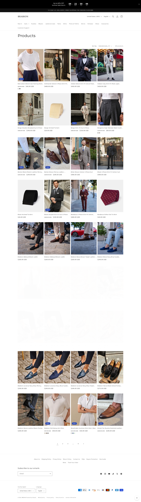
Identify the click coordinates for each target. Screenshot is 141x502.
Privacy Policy (57, 459)
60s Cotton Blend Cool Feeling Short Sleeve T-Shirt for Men (30, 84)
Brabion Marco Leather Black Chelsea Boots (30, 428)
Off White (71, 433)
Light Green (74, 433)
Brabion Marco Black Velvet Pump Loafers (109, 386)
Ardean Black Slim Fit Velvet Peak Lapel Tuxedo (82, 84)
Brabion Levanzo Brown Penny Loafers (81, 345)
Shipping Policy (46, 459)
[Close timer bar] (139, 4)
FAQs (83, 459)
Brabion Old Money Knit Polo (54, 428)
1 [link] (57, 444)
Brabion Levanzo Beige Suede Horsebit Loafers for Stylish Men (55, 301)
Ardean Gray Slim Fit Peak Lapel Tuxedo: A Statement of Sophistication (108, 84)
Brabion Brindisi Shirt (25, 301)
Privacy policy (50, 497)
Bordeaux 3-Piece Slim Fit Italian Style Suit (82, 214)
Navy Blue (73, 433)
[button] (26, 24)
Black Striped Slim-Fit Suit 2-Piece (56, 214)
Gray (98, 132)
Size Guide (102, 459)
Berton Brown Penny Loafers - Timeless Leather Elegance (54, 172)
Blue (21, 306)
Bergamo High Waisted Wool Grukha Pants (109, 128)
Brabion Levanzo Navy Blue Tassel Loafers (82, 386)
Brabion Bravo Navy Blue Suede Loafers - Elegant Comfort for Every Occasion (109, 257)
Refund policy (41, 497)
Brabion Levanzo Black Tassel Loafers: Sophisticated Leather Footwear (57, 345)
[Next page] (83, 444)
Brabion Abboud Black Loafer (28, 257)
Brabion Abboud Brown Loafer (54, 257)
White (18, 88)
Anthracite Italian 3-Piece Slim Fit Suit (55, 84)
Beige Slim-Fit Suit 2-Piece (80, 128)
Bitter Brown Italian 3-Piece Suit (82, 172)
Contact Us (76, 459)
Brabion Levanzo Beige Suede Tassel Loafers (83, 301)
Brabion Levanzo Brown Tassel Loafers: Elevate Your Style (107, 345)
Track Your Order (73, 462)
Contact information (71, 497)
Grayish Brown (99, 132)
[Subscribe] (50, 473)
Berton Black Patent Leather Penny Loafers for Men (30, 172)
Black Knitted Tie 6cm (25, 214)
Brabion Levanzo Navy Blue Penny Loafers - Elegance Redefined (29, 386)
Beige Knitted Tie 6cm (51, 128)
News (64, 462)
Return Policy (67, 459)
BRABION (24, 497)
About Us (37, 459)
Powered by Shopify (31, 497)
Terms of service (60, 497)
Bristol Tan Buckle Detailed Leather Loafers (109, 428)
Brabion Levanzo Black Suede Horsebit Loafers (107, 301)
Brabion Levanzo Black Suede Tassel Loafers (30, 345)
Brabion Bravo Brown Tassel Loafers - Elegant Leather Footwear (83, 257)
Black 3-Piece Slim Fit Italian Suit (108, 172)
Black (19, 88)
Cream (44, 433)
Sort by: (94, 46)
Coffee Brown (46, 433)
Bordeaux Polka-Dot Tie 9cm (107, 214)
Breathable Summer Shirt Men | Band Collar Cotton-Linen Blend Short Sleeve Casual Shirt (83, 428)
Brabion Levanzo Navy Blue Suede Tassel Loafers (56, 386)
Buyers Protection (92, 459)
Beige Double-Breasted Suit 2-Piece (30, 128)
